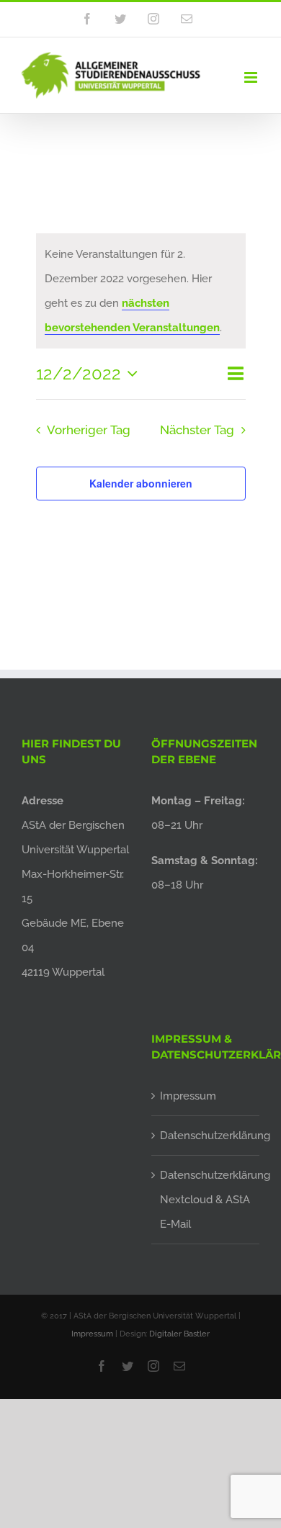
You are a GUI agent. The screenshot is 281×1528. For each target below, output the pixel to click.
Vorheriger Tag (88, 430)
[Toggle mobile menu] (251, 77)
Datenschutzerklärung (206, 1135)
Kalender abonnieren (140, 483)
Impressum (188, 1095)
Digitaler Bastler (179, 1334)
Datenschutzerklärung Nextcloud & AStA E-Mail (206, 1200)
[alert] (141, 291)
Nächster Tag (197, 430)
